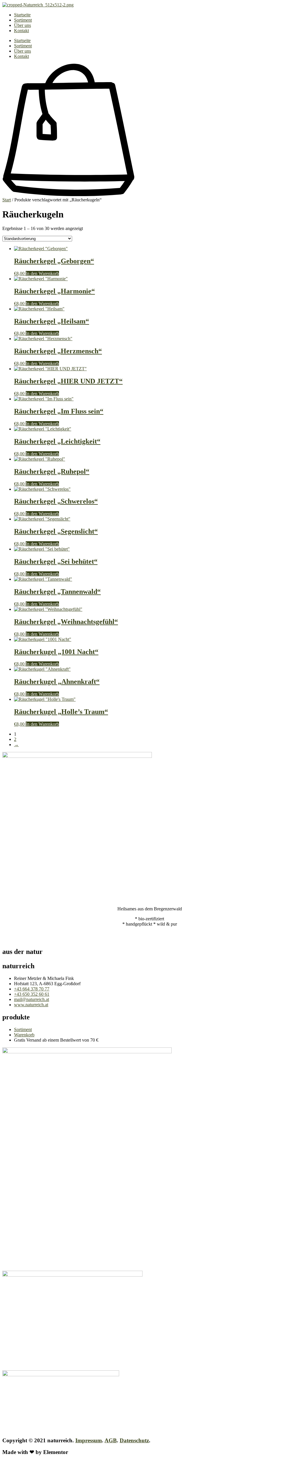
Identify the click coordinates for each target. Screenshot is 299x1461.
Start (6, 199)
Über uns (22, 25)
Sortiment (23, 20)
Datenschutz (134, 1440)
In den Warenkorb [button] (42, 273)
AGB (111, 1440)
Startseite (22, 14)
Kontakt (21, 30)
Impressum (88, 1440)
